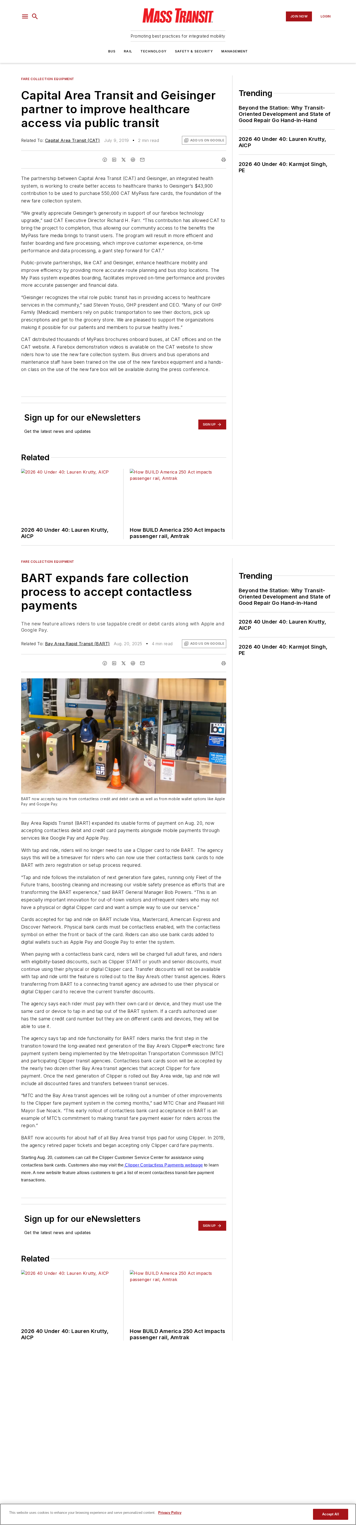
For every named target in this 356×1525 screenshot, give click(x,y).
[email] (142, 159)
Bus (112, 51)
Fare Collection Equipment (47, 79)
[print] (223, 159)
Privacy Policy (169, 1513)
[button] (25, 16)
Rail (128, 51)
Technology (153, 51)
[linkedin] (114, 159)
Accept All (330, 1514)
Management (234, 51)
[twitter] (123, 159)
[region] (178, 1514)
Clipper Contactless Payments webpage (163, 1165)
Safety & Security (194, 51)
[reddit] (133, 159)
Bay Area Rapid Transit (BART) (77, 643)
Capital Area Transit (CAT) (72, 140)
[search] (35, 16)
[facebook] (104, 159)
